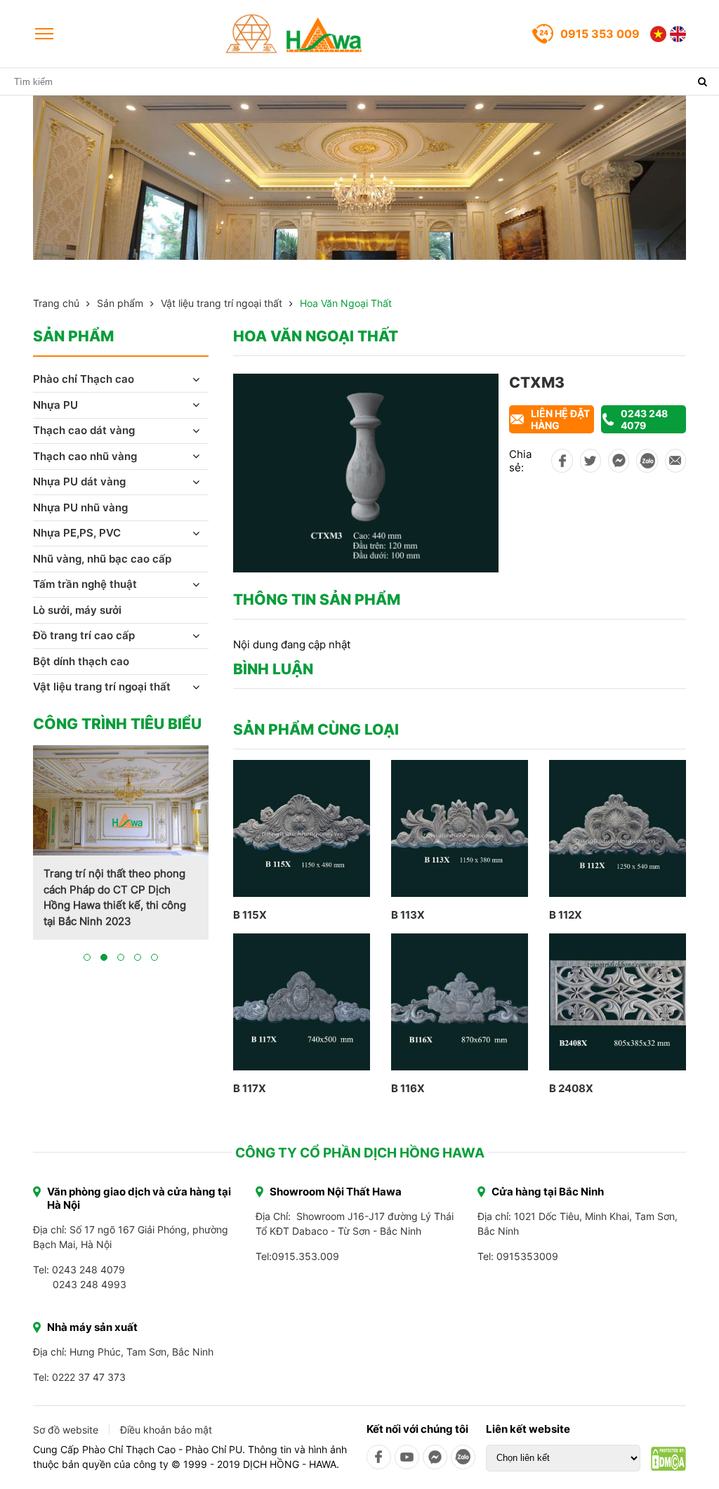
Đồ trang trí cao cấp (84, 635)
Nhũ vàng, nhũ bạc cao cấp (102, 558)
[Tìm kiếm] (702, 81)
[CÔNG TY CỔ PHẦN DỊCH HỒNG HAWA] (294, 33)
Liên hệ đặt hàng (560, 419)
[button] (87, 957)
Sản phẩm (120, 303)
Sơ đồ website (65, 1430)
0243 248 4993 (89, 1284)
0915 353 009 (600, 34)
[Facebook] (379, 1457)
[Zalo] (463, 1457)
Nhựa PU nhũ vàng (80, 507)
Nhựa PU (55, 405)
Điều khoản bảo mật (166, 1430)
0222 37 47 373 (89, 1377)
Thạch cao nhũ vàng (85, 456)
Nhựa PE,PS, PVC (77, 532)
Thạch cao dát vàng (84, 430)
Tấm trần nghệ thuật (85, 584)
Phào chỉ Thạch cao (83, 379)
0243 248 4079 (644, 419)
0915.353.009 (305, 1256)
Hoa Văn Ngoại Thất (346, 303)
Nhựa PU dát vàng (79, 481)
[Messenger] (435, 1457)
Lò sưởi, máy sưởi (77, 610)
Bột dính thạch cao (81, 661)
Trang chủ (56, 303)
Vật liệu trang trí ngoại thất (221, 303)
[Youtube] (407, 1457)
